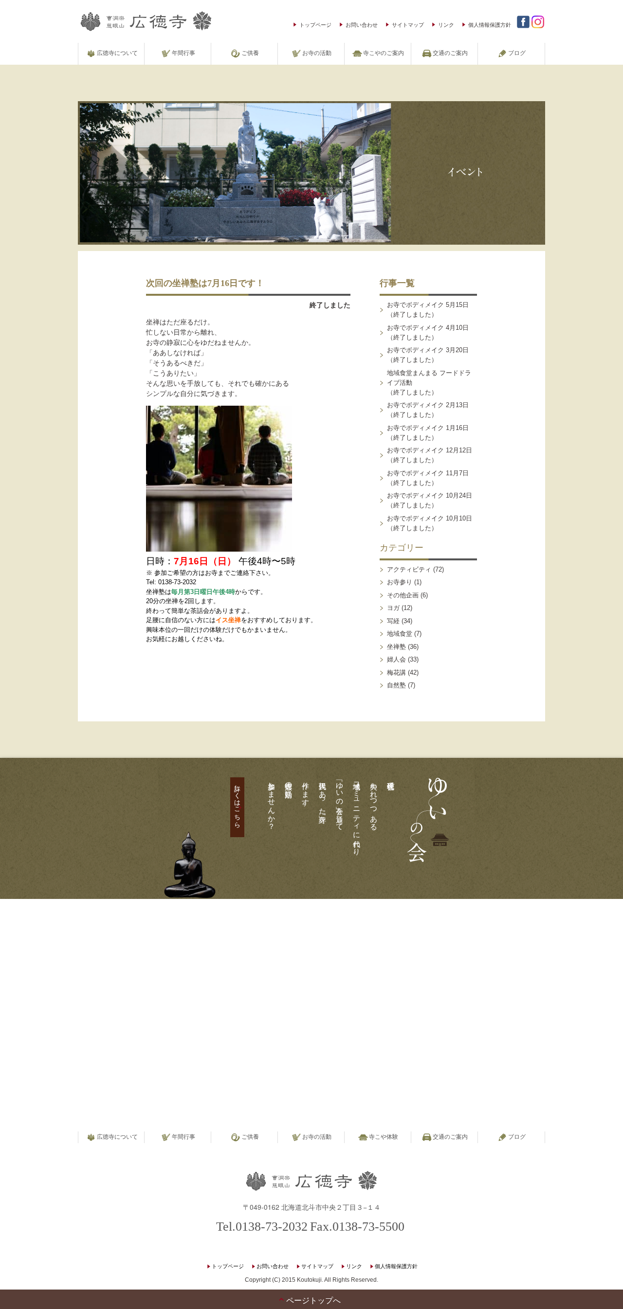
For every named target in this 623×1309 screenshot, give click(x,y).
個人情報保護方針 (489, 24)
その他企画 (403, 595)
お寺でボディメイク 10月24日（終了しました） (429, 500)
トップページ (315, 24)
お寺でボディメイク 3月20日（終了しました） (428, 354)
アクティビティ (409, 569)
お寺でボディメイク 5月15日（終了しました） (428, 309)
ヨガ (393, 607)
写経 (393, 621)
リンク (446, 24)
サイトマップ (408, 24)
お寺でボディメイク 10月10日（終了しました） (429, 523)
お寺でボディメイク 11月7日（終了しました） (428, 477)
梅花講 (396, 672)
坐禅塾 (396, 646)
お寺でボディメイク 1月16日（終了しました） (428, 432)
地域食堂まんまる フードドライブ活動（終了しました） (429, 382)
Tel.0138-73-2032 (262, 1226)
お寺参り (399, 582)
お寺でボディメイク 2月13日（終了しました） (428, 409)
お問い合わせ (362, 24)
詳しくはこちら (237, 803)
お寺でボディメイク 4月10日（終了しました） (428, 332)
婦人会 (396, 659)
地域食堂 (399, 633)
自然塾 (396, 685)
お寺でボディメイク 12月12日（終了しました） (429, 455)
